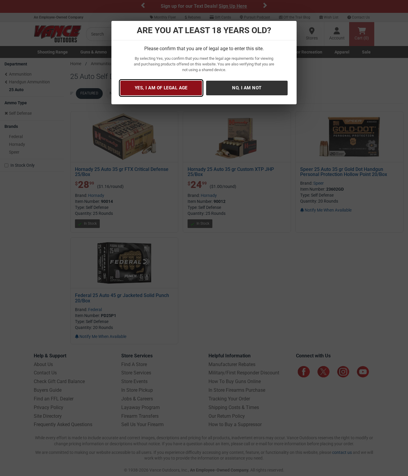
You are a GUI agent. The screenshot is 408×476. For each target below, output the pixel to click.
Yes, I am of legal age (161, 88)
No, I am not (246, 88)
